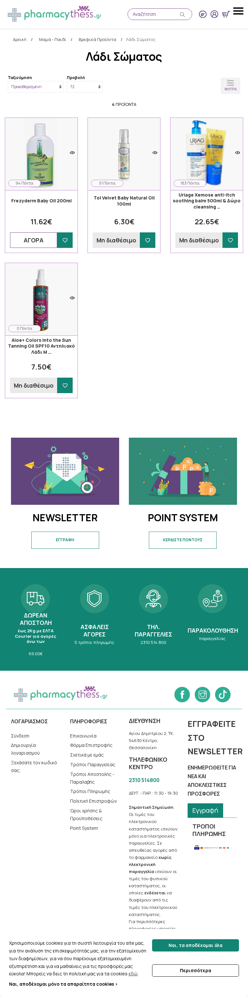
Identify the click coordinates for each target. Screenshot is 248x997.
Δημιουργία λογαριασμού (25, 749)
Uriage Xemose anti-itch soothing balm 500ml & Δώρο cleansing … (207, 200)
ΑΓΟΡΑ (34, 240)
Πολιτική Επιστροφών (93, 801)
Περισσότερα (195, 970)
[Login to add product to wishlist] (65, 240)
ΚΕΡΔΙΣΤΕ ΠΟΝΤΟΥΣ (182, 540)
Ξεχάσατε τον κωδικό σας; (34, 766)
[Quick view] (72, 152)
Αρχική (19, 39)
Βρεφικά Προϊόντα (97, 39)
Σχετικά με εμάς (87, 755)
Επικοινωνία (83, 736)
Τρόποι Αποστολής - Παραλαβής (92, 778)
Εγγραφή (205, 810)
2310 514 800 (153, 619)
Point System (84, 828)
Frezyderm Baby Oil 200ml (41, 201)
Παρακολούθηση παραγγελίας (212, 619)
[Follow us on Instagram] (202, 694)
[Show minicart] (226, 14)
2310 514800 (144, 780)
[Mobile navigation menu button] (239, 11)
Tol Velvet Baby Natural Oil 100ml (124, 201)
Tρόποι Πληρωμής (90, 791)
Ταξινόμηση (20, 77)
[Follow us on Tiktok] (223, 694)
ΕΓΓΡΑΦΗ (65, 540)
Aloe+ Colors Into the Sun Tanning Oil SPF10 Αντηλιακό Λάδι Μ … (41, 346)
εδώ (133, 974)
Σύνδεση (20, 736)
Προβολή (76, 77)
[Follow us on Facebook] (182, 694)
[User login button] (214, 14)
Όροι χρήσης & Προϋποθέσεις (86, 814)
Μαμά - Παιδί (52, 39)
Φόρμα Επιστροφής (91, 745)
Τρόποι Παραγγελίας (92, 764)
